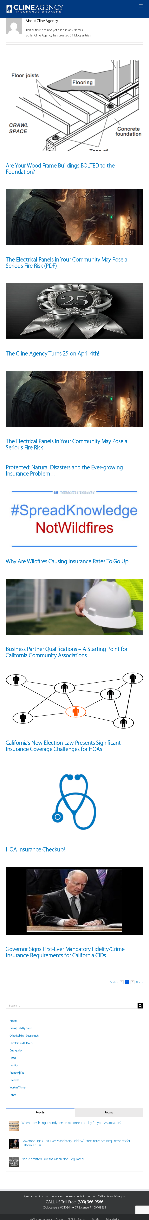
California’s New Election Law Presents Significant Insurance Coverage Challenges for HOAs (63, 746)
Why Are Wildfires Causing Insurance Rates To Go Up (67, 562)
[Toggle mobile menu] (141, 6)
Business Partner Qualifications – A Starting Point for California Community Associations (66, 652)
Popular (40, 1112)
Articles (13, 1021)
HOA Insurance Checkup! (35, 850)
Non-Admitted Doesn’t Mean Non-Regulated (53, 1159)
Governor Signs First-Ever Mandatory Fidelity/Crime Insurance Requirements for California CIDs (65, 952)
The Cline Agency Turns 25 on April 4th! (52, 354)
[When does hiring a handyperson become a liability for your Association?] (14, 1123)
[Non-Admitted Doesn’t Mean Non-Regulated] (14, 1160)
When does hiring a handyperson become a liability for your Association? (71, 1123)
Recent (109, 1112)
